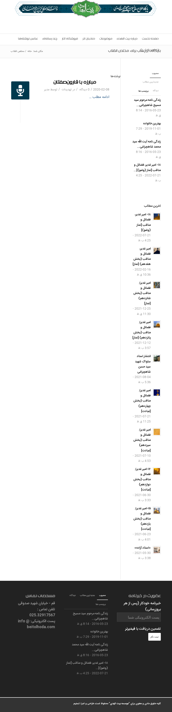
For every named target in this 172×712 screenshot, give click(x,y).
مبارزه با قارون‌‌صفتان (75, 83)
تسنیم (76, 704)
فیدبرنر (130, 629)
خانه (30, 51)
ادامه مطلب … (99, 97)
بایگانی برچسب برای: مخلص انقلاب (134, 51)
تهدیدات (67, 89)
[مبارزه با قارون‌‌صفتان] (20, 90)
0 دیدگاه (84, 89)
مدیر (46, 89)
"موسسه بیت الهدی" (119, 704)
